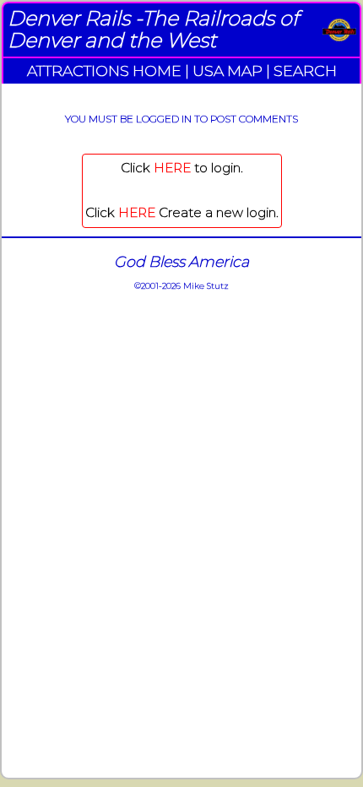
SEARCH (305, 70)
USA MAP (227, 70)
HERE (172, 168)
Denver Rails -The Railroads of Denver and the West (153, 29)
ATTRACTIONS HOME (104, 70)
